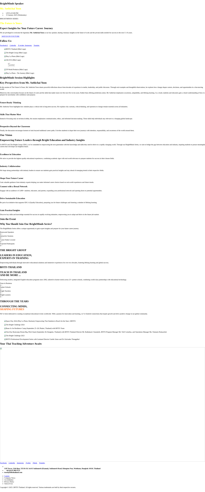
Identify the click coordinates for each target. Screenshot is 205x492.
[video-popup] (0, 317)
